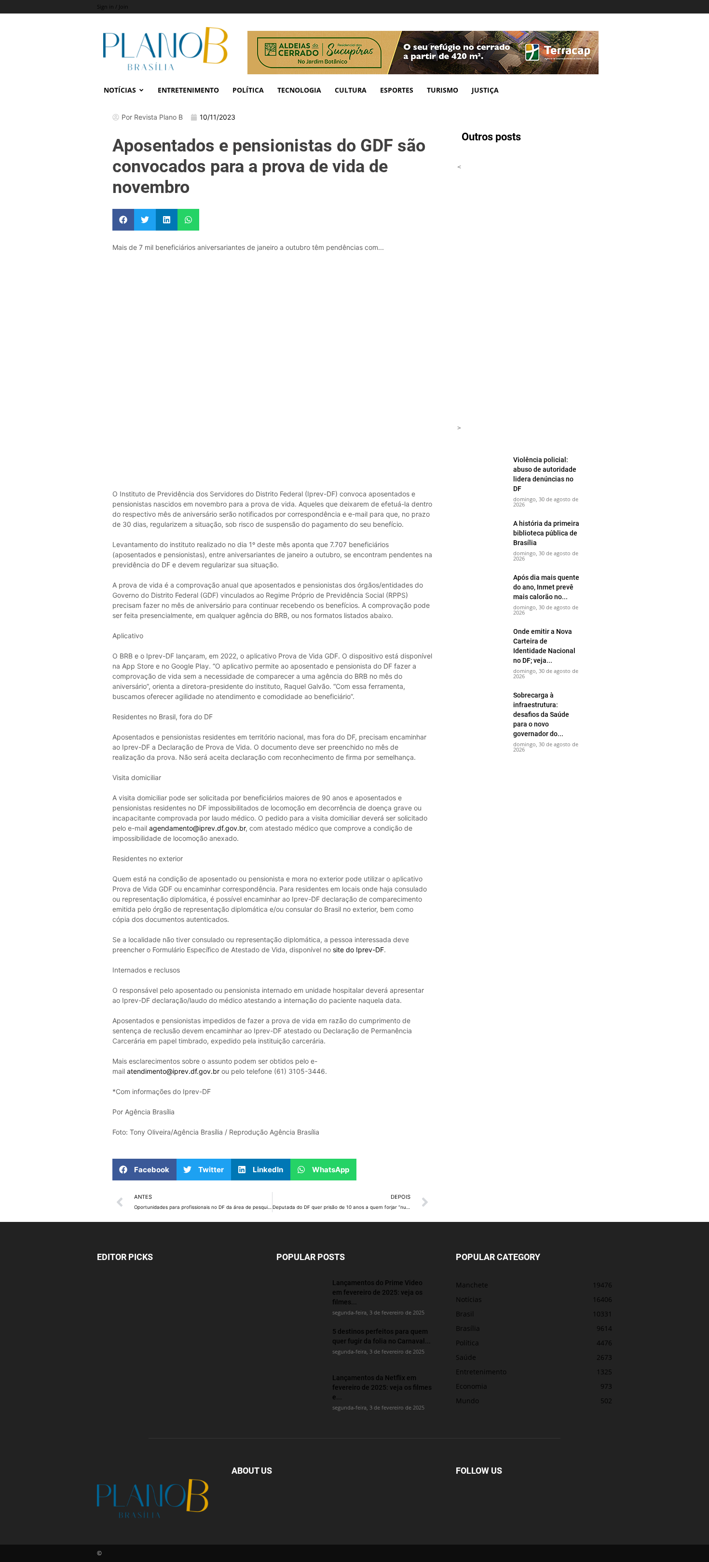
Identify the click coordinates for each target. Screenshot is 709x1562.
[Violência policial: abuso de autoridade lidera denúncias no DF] (481, 472)
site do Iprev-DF (358, 949)
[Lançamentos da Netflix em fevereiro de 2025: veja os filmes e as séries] (300, 1390)
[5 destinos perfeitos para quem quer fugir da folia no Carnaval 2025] (300, 1343)
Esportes (396, 90)
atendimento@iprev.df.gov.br (173, 1071)
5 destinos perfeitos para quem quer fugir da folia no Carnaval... (381, 1336)
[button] (123, 220)
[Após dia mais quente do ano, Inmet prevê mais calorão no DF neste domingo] (481, 589)
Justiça (485, 90)
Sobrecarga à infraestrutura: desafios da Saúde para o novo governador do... (541, 714)
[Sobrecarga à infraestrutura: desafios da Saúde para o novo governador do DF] (481, 707)
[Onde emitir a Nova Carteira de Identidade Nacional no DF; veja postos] (481, 643)
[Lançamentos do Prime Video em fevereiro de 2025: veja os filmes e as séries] (300, 1295)
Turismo (442, 90)
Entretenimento (188, 90)
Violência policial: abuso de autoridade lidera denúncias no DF (544, 474)
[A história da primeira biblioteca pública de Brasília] (481, 535)
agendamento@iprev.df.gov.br (197, 828)
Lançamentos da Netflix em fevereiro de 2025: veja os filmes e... (382, 1387)
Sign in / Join (112, 6)
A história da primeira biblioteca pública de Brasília (546, 533)
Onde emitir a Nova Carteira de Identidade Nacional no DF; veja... (544, 646)
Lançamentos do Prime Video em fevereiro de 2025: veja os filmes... (377, 1292)
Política (248, 90)
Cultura (351, 90)
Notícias (120, 90)
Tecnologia (299, 90)
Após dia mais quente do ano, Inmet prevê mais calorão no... (546, 587)
